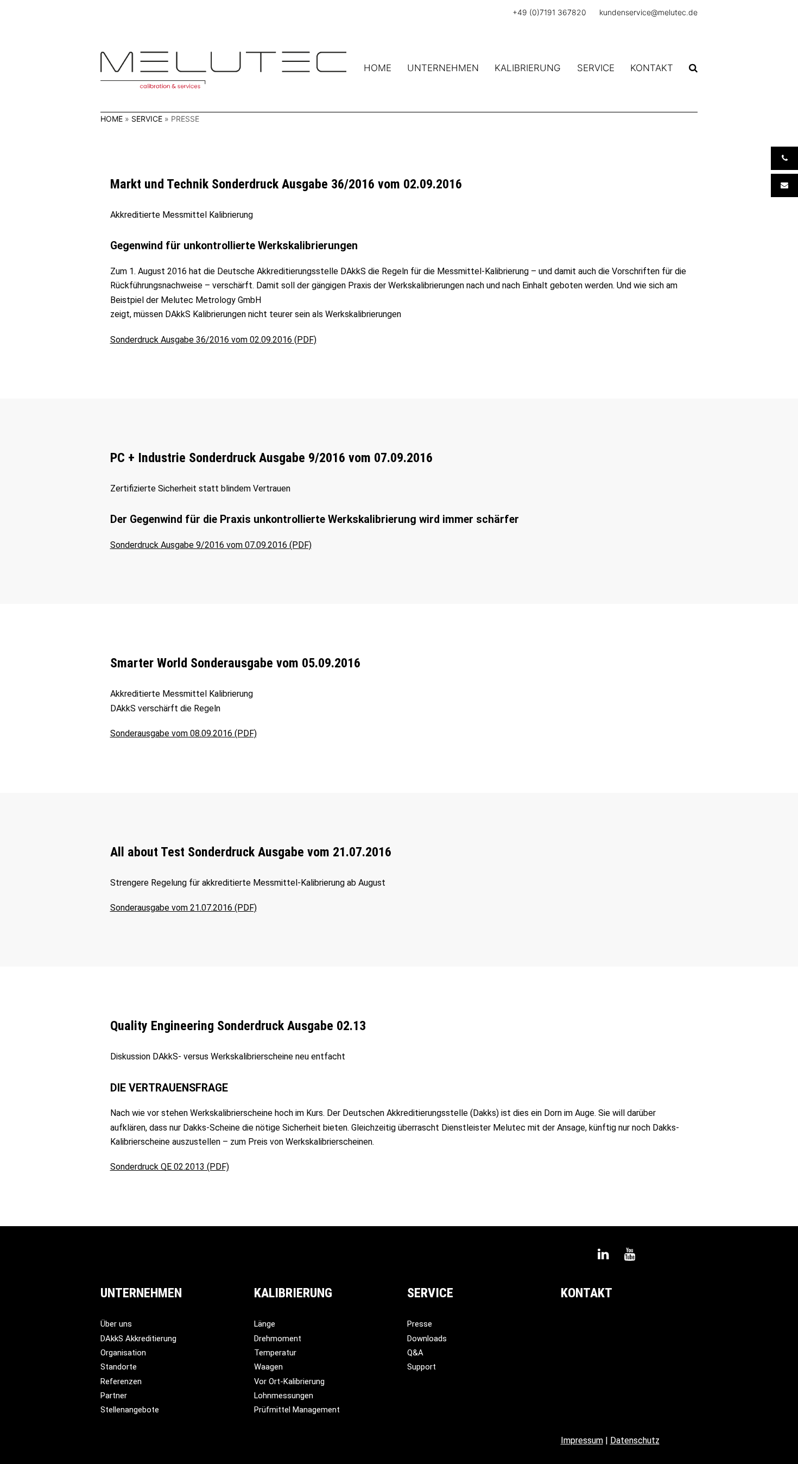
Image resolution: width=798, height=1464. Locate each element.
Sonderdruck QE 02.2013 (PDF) (169, 1167)
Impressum (582, 1440)
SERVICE (146, 118)
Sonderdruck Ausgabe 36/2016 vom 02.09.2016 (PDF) (213, 340)
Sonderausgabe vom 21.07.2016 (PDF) (183, 908)
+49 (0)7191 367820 (549, 12)
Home (111, 118)
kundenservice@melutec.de (648, 12)
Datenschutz (635, 1440)
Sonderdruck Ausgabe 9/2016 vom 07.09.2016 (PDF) (211, 545)
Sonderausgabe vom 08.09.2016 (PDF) (183, 733)
